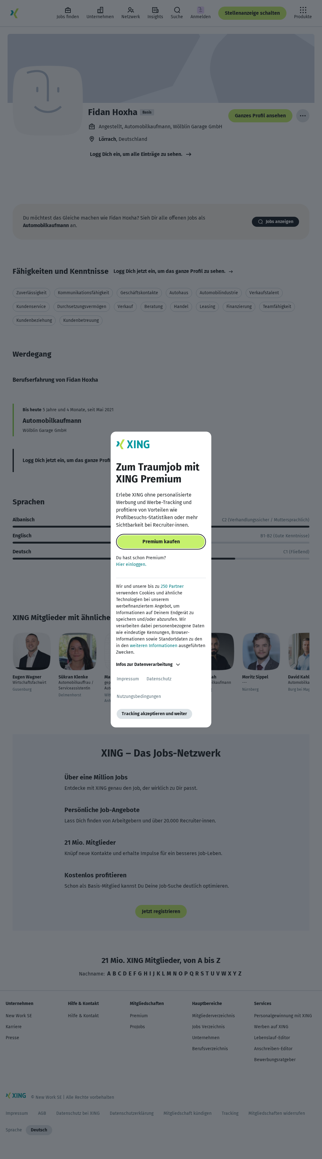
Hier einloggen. (131, 564)
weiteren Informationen (153, 645)
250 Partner (172, 586)
